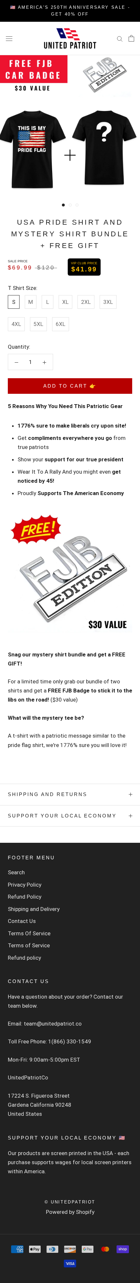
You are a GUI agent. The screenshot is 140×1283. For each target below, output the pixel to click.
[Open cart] (131, 38)
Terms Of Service (29, 933)
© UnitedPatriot (70, 1202)
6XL (60, 324)
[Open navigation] (9, 38)
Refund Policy (24, 896)
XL (65, 302)
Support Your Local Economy (62, 815)
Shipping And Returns (47, 794)
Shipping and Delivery (34, 909)
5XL (38, 324)
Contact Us (22, 921)
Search (16, 872)
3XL (108, 302)
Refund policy (24, 957)
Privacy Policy (24, 884)
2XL (86, 302)
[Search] (120, 38)
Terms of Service (29, 945)
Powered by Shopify (70, 1212)
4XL (16, 324)
